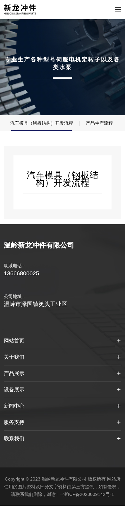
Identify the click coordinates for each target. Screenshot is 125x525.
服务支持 (14, 422)
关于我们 (14, 357)
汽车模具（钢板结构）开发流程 (41, 123)
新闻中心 (14, 406)
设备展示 (14, 389)
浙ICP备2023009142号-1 (88, 494)
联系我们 (14, 438)
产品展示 (14, 373)
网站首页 (14, 340)
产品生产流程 (99, 123)
